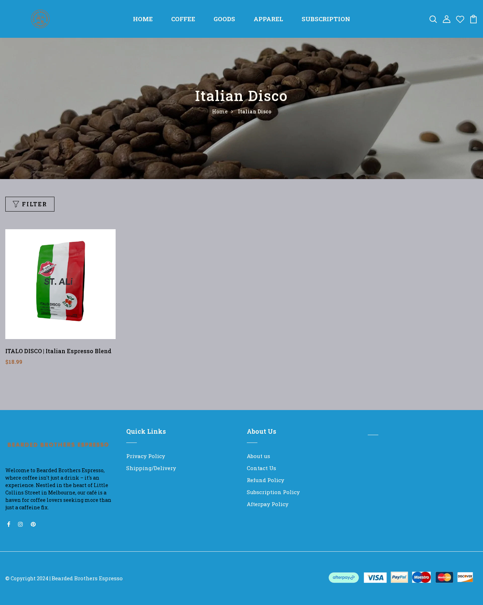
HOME (143, 19)
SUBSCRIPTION (326, 19)
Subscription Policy (273, 492)
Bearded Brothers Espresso (87, 578)
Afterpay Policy (268, 504)
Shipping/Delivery (151, 467)
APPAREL (268, 19)
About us (258, 455)
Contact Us (261, 467)
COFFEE (183, 19)
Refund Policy (265, 480)
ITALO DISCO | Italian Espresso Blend (58, 351)
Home (220, 111)
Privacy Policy (145, 455)
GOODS (224, 19)
